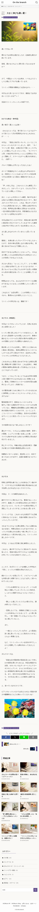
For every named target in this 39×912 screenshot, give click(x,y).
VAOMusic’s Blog (16, 903)
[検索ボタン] (36, 2)
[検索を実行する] (35, 890)
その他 (7, 858)
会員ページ (33, 903)
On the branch (19, 2)
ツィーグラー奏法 (11, 870)
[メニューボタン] (2, 2)
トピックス (8, 874)
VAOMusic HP (6, 903)
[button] (6, 737)
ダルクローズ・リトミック (10, 17)
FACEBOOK (16, 906)
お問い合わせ (25, 903)
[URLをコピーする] (33, 737)
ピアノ (7, 879)
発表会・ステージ (11, 883)
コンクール (8, 862)
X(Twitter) (23, 906)
